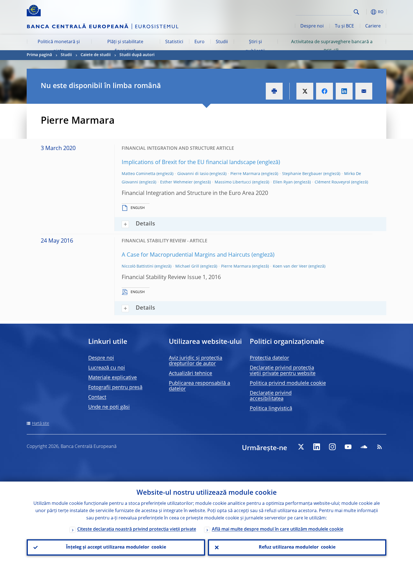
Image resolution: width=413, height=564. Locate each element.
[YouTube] (348, 446)
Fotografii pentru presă (115, 387)
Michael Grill (187, 266)
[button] (366, 12)
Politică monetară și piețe (59, 46)
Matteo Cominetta (138, 174)
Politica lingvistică (271, 408)
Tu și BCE (344, 26)
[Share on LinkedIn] (344, 91)
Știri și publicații (255, 46)
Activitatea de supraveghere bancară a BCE (332, 46)
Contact (97, 397)
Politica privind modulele (288, 383)
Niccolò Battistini (137, 266)
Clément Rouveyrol (332, 182)
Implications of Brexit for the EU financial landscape (189, 162)
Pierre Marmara (245, 174)
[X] (301, 446)
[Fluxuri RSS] (379, 446)
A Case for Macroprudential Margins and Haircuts (186, 255)
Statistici (174, 42)
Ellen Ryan (283, 182)
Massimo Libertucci (233, 182)
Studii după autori (137, 55)
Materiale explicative (112, 377)
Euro (199, 42)
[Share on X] (304, 91)
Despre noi (312, 26)
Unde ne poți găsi (109, 407)
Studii (222, 42)
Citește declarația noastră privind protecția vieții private (136, 529)
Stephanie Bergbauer (302, 174)
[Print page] (274, 91)
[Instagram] (332, 446)
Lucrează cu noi (106, 367)
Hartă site (40, 423)
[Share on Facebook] (324, 91)
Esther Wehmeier (176, 182)
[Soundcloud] (364, 446)
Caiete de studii (96, 55)
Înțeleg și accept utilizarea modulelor (116, 547)
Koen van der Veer (290, 266)
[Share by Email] (363, 91)
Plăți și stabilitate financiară (125, 46)
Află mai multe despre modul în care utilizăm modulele (277, 529)
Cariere (373, 26)
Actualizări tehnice (190, 373)
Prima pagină (39, 55)
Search (356, 12)
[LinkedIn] (316, 446)
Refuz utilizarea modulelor (297, 547)
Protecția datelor (269, 358)
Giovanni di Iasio (192, 174)
